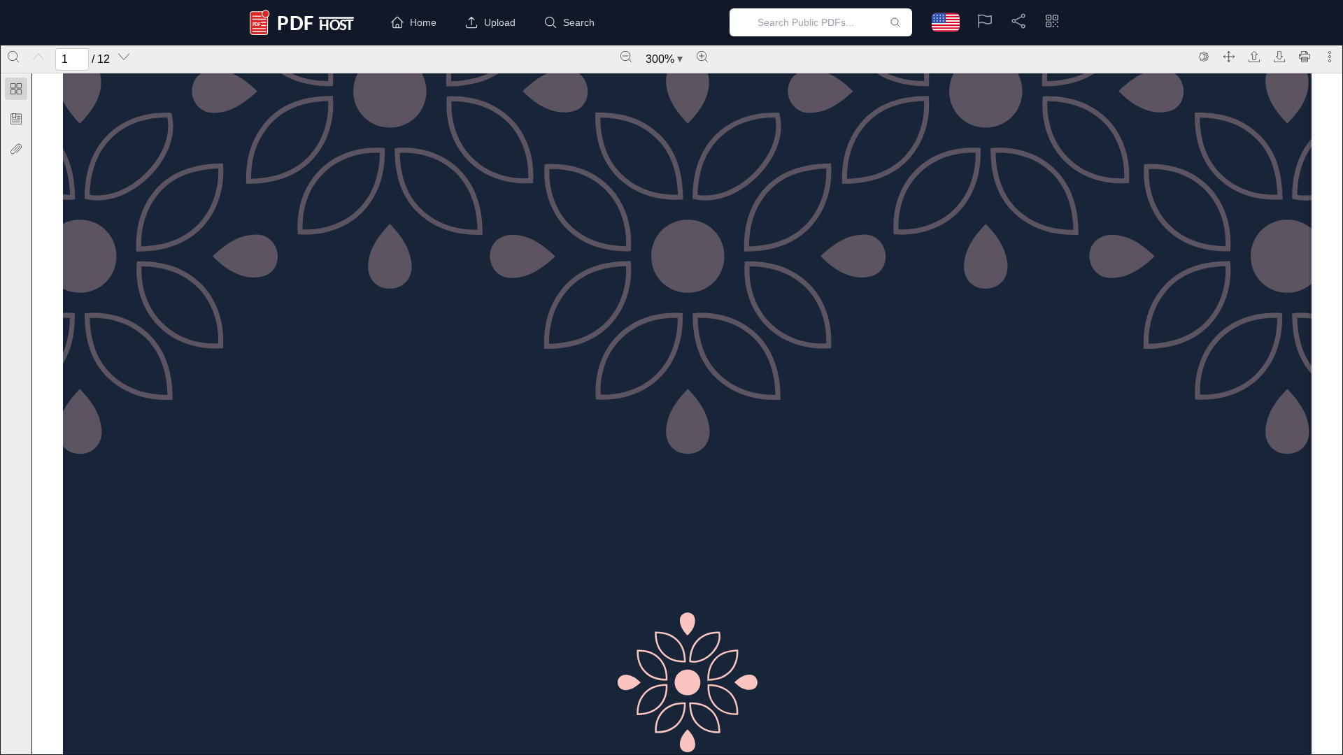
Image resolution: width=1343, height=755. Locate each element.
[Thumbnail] (16, 89)
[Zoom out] (626, 56)
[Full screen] (1229, 56)
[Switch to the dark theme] (1204, 56)
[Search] (13, 56)
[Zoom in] (702, 56)
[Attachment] (16, 149)
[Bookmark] (16, 119)
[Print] (1304, 56)
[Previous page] (38, 56)
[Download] (1279, 56)
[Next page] (124, 56)
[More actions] (1330, 56)
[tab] (16, 91)
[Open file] (1254, 56)
